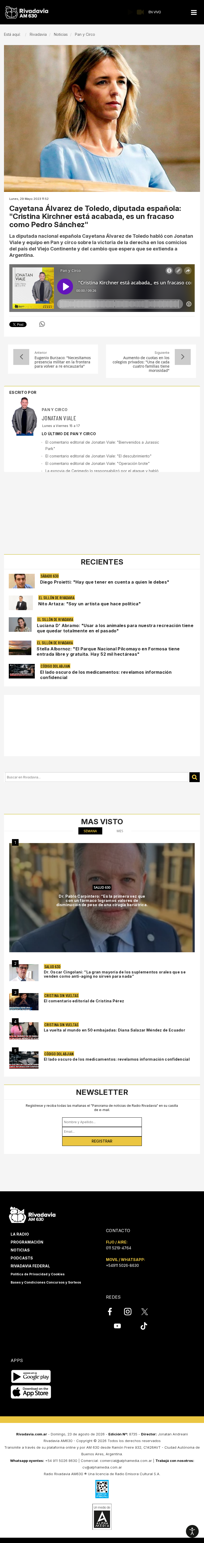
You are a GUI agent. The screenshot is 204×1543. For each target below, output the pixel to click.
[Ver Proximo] (183, 357)
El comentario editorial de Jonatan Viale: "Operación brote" (97, 463)
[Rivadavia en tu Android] (31, 1376)
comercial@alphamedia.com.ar (126, 1460)
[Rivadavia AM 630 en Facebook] (113, 1312)
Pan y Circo (54, 409)
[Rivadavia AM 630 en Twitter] (148, 1311)
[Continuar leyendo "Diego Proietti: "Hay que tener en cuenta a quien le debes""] (22, 581)
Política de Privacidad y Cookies (38, 1274)
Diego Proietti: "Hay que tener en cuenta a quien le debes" (104, 582)
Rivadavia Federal (30, 1266)
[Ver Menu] (193, 12)
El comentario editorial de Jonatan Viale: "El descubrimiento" (98, 456)
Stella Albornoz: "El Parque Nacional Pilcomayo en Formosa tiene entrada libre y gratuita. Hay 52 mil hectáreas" (108, 651)
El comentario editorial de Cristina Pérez (84, 1001)
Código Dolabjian (55, 665)
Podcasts (22, 1258)
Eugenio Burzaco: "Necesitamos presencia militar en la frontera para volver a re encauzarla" (63, 362)
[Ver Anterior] (21, 357)
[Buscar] (194, 777)
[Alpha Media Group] (102, 1517)
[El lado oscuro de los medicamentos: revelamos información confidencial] (24, 1060)
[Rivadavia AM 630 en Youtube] (117, 1326)
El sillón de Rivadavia (56, 597)
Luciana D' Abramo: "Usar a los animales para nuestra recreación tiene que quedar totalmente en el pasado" (115, 628)
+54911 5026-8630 (122, 1265)
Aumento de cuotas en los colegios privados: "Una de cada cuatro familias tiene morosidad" (141, 364)
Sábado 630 (49, 575)
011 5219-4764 (118, 1248)
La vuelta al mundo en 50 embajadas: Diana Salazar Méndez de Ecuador (114, 1030)
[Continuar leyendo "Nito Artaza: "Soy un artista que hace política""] (21, 603)
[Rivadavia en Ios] (31, 1392)
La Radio (20, 1234)
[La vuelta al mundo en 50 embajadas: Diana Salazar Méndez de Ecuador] (24, 1030)
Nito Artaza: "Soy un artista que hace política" (89, 603)
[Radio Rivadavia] (32, 1214)
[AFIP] (102, 1489)
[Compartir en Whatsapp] (42, 324)
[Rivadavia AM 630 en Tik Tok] (144, 1326)
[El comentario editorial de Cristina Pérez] (24, 1001)
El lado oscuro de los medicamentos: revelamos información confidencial (117, 1059)
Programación (27, 1242)
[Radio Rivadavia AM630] (26, 12)
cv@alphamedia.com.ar (102, 1467)
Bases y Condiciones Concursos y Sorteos (46, 1282)
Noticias (20, 1250)
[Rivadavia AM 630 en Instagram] (131, 1312)
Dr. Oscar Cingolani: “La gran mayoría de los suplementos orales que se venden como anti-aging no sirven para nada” (115, 974)
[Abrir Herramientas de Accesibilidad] (192, 1531)
